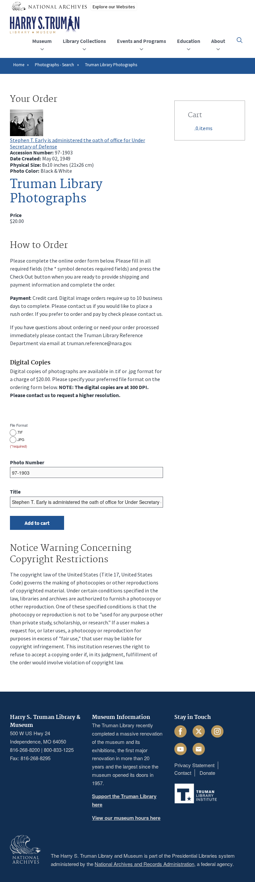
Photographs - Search (54, 65)
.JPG (20, 439)
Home (18, 65)
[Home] (44, 25)
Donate (207, 772)
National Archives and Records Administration (144, 863)
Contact (182, 772)
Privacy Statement (194, 765)
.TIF (20, 432)
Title (15, 492)
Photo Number (27, 462)
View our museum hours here (126, 817)
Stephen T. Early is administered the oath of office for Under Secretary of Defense (77, 143)
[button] (239, 40)
